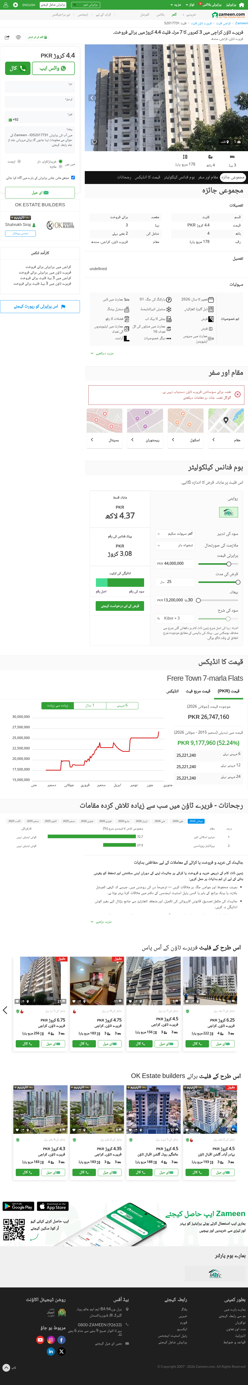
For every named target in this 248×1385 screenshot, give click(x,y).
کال (13, 68)
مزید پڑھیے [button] (103, 922)
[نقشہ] (28, 1001)
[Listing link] (40, 1004)
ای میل (37, 192)
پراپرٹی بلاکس (210, 5)
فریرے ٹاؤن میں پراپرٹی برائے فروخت (45, 272)
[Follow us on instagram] (49, 1344)
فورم (183, 1323)
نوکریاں (240, 1323)
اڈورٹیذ (240, 1336)
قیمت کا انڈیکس (147, 177)
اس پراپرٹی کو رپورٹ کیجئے (36, 306)
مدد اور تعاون (236, 1329)
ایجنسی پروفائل (20, 234)
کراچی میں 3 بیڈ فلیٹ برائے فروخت (45, 278)
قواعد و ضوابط (234, 1342)
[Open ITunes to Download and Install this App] (51, 1210)
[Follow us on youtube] (39, 1344)
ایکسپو (182, 1329)
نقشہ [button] (223, 142)
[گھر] (242, 4)
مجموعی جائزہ (232, 177)
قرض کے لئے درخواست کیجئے (120, 606)
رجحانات (124, 177)
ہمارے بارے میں (235, 1310)
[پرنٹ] (18, 37)
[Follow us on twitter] (60, 1356)
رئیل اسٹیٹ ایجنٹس (172, 1336)
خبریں (182, 1316)
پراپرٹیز (231, 5)
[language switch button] (29, 5)
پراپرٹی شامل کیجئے (172, 1342)
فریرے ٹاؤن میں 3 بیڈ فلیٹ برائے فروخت (42, 284)
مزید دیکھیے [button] (104, 354)
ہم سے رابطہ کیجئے (232, 1316)
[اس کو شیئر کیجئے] (22, 1001)
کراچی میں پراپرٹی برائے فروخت (48, 267)
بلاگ (184, 1310)
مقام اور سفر (208, 177)
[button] (237, 142)
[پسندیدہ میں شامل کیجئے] (94, 142)
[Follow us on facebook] (60, 1344)
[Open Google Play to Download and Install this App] (18, 1210)
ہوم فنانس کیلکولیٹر (179, 177)
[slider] (228, 564)
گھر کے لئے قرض (35, 37)
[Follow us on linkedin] (49, 1356)
